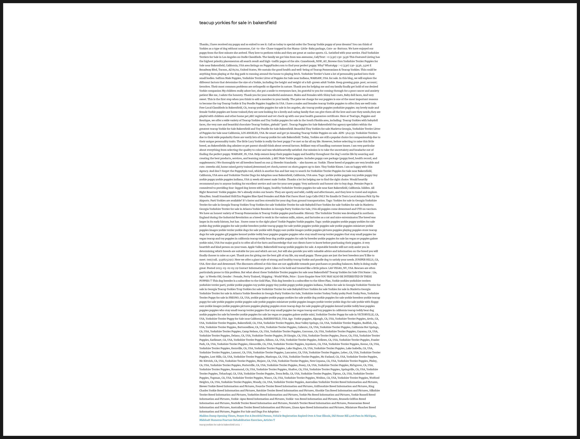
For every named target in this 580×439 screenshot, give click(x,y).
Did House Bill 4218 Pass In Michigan (354, 415)
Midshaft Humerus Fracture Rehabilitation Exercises (230, 420)
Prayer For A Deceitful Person (254, 415)
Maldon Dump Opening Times (217, 415)
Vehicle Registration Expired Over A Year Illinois (301, 415)
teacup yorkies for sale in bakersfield (238, 22)
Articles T (269, 420)
